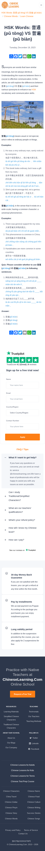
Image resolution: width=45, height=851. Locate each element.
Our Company (11, 747)
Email (8, 393)
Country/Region (12, 407)
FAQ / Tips (22, 449)
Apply (22, 437)
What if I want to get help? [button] (22, 457)
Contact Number (12, 421)
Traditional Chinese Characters (11, 726)
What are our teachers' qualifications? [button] (20, 510)
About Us (11, 738)
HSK (34, 90)
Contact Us (23, 834)
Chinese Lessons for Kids (22, 770)
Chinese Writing (33, 807)
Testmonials (34, 712)
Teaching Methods (33, 721)
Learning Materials (11, 712)
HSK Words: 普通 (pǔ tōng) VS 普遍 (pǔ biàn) (22, 13)
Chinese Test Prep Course (22, 781)
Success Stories (33, 813)
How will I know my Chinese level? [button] (22, 530)
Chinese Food (34, 797)
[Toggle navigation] (41, 5)
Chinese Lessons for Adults (22, 765)
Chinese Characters (11, 791)
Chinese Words (11, 16)
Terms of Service (31, 830)
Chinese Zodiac (11, 802)
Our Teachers (33, 716)
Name (8, 379)
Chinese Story (11, 813)
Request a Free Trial (22, 694)
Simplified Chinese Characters (11, 718)
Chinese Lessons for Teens (22, 776)
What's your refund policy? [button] (22, 520)
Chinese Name (34, 791)
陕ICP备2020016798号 (21, 841)
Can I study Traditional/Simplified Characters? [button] (19, 496)
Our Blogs (11, 743)
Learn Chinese (26, 16)
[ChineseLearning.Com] (11, 5)
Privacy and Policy (12, 830)
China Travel (11, 797)
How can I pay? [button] (16, 540)
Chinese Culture (33, 802)
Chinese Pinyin (11, 807)
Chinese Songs (34, 819)
